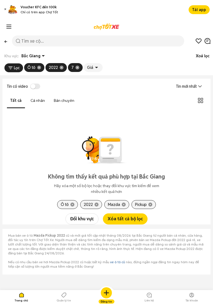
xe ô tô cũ (117, 262)
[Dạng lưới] (200, 100)
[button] (5, 10)
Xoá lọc (202, 55)
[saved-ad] (198, 40)
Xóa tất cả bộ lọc (125, 219)
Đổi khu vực (82, 219)
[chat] (207, 41)
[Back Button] (6, 41)
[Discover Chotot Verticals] (8, 26)
